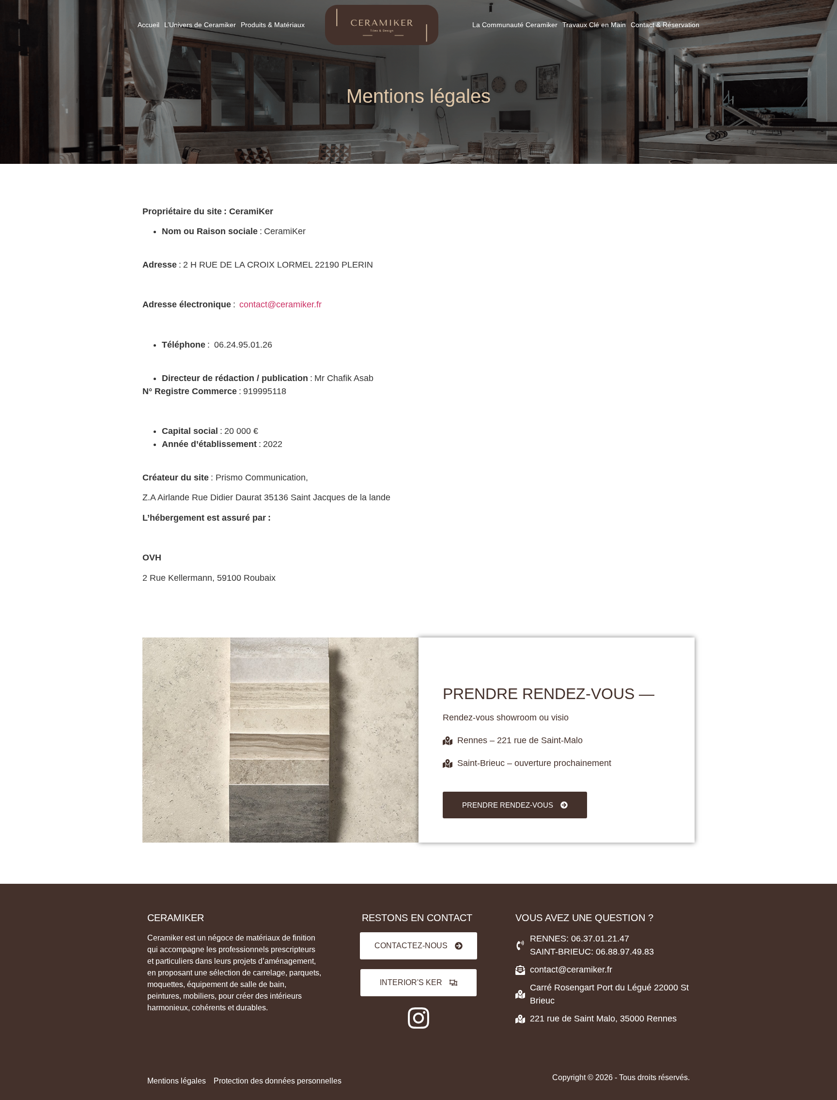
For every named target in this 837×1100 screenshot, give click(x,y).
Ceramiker (175, 917)
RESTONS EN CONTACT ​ (418, 917)
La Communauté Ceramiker (515, 25)
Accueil (148, 25)
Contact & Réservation (665, 25)
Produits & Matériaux (273, 25)
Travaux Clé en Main (594, 25)
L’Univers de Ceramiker (200, 25)
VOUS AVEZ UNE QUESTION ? (584, 917)
